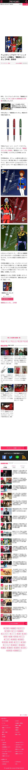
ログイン (20, 4)
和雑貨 (17, 727)
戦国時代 (14, 628)
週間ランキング (19, 753)
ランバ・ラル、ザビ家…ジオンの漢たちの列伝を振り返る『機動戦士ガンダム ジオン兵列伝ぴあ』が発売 (20, 360)
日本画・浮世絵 (19, 723)
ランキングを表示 (13, 623)
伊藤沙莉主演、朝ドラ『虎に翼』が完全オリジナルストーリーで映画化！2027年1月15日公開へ (19, 510)
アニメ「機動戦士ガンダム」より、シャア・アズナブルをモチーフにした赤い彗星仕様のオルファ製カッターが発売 (20, 396)
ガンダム (15, 341)
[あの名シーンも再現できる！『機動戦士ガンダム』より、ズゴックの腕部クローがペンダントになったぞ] (7, 370)
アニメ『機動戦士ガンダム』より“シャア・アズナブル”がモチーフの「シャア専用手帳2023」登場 (7, 414)
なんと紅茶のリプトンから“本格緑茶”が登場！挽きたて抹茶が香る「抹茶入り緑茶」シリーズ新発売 (19, 586)
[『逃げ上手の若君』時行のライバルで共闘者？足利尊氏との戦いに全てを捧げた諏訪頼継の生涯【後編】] (6, 564)
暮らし (3, 734)
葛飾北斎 (10, 650)
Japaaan (14, 1)
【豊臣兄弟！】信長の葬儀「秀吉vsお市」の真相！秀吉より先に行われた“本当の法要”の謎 (19, 517)
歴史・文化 (18, 734)
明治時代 (21, 639)
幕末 (6, 636)
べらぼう (8, 639)
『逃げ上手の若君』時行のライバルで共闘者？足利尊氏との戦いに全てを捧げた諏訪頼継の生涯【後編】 (19, 563)
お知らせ (4, 744)
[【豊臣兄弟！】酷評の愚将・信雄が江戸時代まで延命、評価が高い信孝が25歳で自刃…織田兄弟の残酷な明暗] (6, 526)
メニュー (1, 1)
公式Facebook (4, 457)
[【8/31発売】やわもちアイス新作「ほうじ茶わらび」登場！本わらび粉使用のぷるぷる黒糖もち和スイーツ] (6, 572)
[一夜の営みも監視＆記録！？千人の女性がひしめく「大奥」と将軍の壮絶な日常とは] (6, 610)
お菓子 (24, 634)
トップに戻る (24, 715)
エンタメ (17, 732)
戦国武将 (21, 631)
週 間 (14, 466)
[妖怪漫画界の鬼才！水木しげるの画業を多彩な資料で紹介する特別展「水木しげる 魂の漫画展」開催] (6, 541)
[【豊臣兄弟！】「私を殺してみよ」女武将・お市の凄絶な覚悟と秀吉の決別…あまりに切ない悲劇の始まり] (6, 557)
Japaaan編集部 (19, 63)
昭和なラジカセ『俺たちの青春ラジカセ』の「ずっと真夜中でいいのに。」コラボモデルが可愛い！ (19, 533)
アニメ (8, 341)
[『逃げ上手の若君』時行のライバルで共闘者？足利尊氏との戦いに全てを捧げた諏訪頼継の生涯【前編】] (6, 488)
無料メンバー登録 (19, 749)
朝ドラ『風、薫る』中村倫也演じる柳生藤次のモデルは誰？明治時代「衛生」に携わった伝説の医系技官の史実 (19, 502)
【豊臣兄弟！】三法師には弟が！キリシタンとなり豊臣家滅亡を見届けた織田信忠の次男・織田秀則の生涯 (19, 480)
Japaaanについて (19, 744)
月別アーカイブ (18, 751)
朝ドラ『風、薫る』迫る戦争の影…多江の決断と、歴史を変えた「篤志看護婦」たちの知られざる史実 (19, 495)
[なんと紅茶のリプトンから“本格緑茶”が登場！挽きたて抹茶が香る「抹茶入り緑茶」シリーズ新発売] (6, 587)
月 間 (22, 466)
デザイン (17, 642)
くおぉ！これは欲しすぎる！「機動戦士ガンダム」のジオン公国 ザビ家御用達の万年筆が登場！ (18, 106)
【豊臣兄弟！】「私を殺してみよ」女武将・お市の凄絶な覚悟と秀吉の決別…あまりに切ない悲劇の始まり (19, 556)
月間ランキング (5, 756)
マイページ (4, 749)
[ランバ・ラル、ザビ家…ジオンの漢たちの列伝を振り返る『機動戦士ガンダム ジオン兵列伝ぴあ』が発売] (20, 352)
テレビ (22, 636)
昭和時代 (17, 648)
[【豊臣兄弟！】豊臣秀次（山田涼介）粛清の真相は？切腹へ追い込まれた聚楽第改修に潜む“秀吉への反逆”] (6, 549)
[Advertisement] (14, 21)
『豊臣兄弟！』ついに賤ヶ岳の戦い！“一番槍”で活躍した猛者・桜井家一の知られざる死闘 (19, 601)
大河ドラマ (21, 628)
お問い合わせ (18, 747)
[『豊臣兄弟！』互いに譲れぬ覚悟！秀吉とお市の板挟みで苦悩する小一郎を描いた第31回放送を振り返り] (6, 579)
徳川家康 (6, 642)
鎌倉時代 (11, 648)
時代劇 (16, 636)
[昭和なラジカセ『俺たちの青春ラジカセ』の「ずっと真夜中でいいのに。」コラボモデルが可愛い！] (6, 534)
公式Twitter (10, 457)
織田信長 (15, 639)
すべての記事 (5, 721)
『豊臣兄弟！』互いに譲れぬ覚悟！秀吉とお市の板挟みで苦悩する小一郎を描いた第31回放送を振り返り (19, 578)
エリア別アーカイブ (6, 751)
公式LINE (17, 457)
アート (3, 723)
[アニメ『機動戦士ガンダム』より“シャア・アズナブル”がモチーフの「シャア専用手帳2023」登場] (7, 406)
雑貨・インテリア (6, 727)
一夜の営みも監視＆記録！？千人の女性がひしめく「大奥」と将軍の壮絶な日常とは (19, 608)
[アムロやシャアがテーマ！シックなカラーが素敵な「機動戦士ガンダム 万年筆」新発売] (14, 44)
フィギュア (7, 645)
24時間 (5, 466)
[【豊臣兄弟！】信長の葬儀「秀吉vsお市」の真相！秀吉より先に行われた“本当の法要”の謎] (6, 519)
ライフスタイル (4, 63)
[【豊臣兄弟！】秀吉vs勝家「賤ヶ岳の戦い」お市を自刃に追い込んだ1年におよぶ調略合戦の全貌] (6, 473)
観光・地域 (4, 732)
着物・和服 (18, 725)
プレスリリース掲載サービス (14, 448)
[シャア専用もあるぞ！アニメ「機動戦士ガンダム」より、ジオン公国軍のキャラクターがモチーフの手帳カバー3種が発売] (7, 352)
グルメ (3, 730)
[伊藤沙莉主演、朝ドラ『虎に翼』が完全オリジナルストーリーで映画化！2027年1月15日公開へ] (6, 511)
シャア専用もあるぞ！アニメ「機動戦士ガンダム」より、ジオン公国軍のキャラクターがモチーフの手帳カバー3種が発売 (7, 360)
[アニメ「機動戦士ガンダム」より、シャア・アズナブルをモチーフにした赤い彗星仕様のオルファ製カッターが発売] (20, 388)
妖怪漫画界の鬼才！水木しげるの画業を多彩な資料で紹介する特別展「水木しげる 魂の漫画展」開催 (19, 540)
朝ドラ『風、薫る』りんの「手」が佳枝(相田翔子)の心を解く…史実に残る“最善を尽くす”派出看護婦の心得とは (19, 616)
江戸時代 (7, 628)
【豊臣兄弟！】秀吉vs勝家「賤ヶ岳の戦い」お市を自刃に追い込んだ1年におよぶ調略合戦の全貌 (19, 472)
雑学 (20, 634)
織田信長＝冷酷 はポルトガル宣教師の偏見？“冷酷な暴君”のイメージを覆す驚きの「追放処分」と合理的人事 (19, 593)
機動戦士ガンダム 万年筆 (7, 293)
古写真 (3, 736)
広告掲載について (6, 747)
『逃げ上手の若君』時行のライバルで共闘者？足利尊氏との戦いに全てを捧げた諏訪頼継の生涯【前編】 (19, 487)
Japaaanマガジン (19, 742)
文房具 (23, 642)
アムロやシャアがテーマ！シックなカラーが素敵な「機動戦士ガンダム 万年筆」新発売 (13, 57)
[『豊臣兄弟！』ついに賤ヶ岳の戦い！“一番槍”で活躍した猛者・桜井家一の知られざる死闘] (6, 602)
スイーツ (14, 634)
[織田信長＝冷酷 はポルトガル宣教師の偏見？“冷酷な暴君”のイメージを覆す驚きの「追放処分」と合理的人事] (6, 595)
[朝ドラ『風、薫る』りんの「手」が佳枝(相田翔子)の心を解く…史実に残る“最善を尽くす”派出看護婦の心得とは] (6, 617)
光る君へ (24, 648)
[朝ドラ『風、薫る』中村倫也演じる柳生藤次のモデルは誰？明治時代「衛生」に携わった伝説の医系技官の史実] (6, 503)
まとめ (17, 721)
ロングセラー (6, 634)
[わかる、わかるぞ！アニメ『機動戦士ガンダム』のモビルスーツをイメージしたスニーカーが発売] (7, 388)
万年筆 (20, 341)
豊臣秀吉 (22, 645)
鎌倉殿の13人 (18, 650)
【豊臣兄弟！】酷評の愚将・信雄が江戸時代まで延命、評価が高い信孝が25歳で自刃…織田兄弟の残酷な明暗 (19, 525)
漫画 (11, 636)
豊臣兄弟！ (15, 645)
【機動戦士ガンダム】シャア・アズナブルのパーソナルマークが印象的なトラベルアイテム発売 (20, 377)
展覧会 (4, 648)
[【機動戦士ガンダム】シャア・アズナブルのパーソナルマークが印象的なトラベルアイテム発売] (20, 370)
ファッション (5, 725)
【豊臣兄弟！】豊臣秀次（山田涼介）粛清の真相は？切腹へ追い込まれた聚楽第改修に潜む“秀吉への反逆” (19, 548)
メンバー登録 (25, 4)
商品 (9, 63)
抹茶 (12, 642)
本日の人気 (4, 753)
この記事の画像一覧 (14, 338)
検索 (26, 1)
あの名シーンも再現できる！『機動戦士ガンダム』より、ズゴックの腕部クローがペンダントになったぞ (7, 378)
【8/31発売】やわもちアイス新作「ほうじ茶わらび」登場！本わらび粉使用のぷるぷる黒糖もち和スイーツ (19, 571)
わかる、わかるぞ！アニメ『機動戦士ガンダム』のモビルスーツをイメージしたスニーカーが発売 (7, 395)
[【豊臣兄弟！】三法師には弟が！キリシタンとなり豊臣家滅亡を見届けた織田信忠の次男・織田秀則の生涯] (6, 481)
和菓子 (17, 730)
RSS (24, 457)
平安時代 (8, 631)
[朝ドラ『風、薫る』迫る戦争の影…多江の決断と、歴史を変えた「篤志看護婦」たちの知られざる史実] (6, 496)
